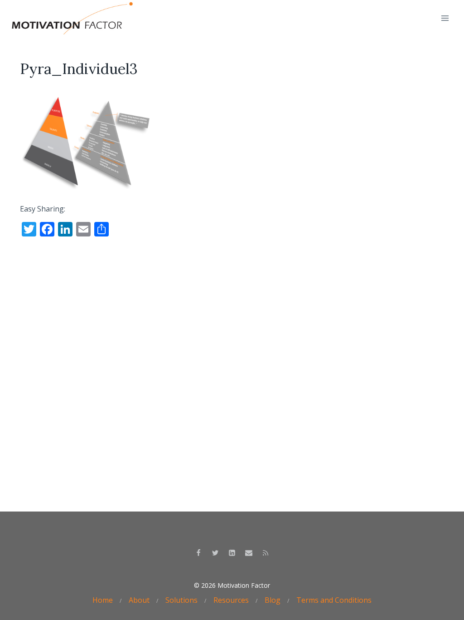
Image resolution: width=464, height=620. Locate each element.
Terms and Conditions (334, 600)
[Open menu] (444, 18)
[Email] (249, 553)
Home (102, 600)
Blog (272, 600)
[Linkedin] (232, 553)
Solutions (181, 600)
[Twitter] (215, 553)
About (139, 600)
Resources (231, 600)
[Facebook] (198, 553)
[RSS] (265, 553)
